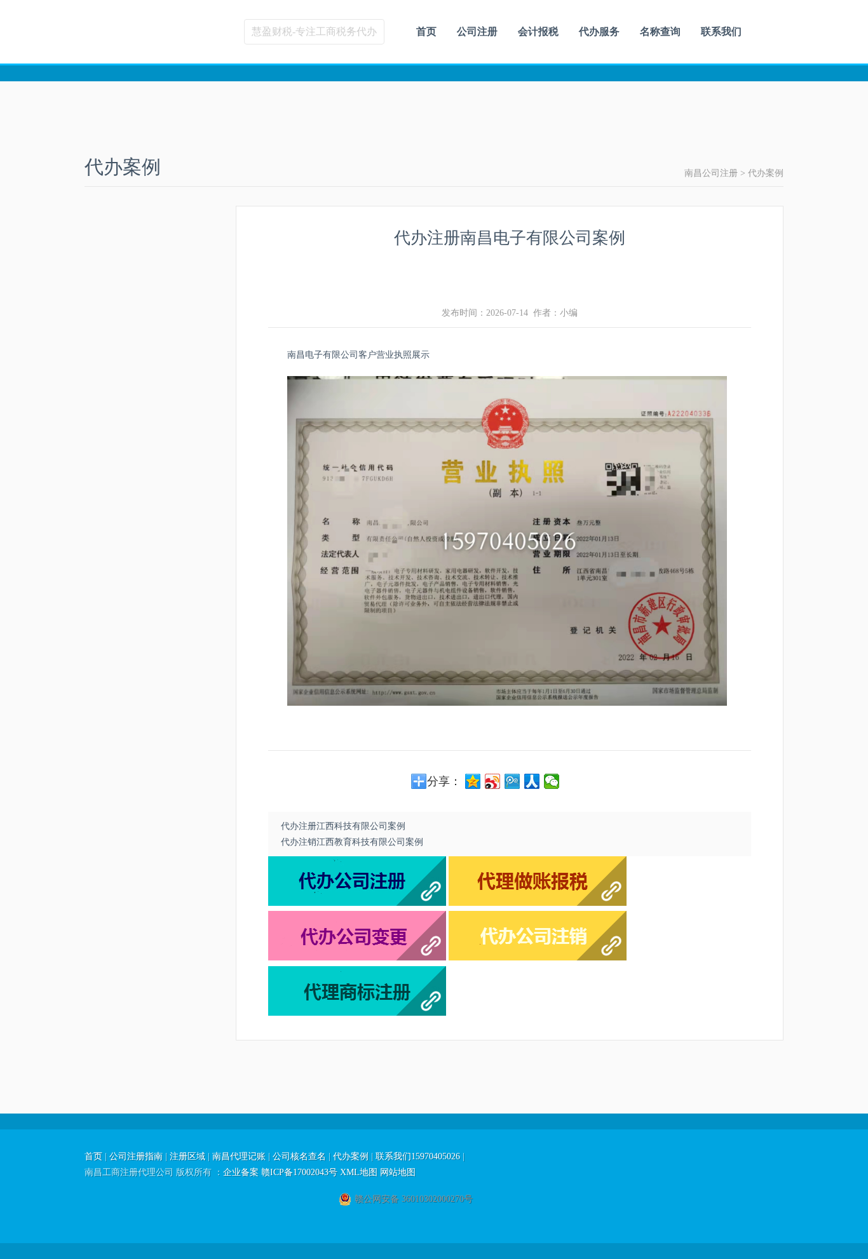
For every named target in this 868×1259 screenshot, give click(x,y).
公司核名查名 (299, 1156)
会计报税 (538, 31)
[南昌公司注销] (538, 957)
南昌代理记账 (239, 1156)
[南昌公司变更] (357, 957)
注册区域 (187, 1156)
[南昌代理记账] (538, 903)
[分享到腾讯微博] (512, 781)
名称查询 (660, 31)
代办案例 (765, 173)
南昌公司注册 (711, 173)
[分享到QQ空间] (473, 781)
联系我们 (721, 31)
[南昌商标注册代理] (357, 1013)
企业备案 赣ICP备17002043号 (280, 1172)
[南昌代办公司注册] (357, 903)
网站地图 (398, 1172)
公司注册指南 (136, 1156)
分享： (444, 781)
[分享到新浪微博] (493, 781)
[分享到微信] (552, 781)
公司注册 (477, 31)
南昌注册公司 (175, 31)
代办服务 (599, 31)
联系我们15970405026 (418, 1156)
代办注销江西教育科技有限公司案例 (352, 842)
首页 (426, 31)
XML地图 (358, 1172)
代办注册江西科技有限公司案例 (343, 826)
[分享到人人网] (532, 781)
